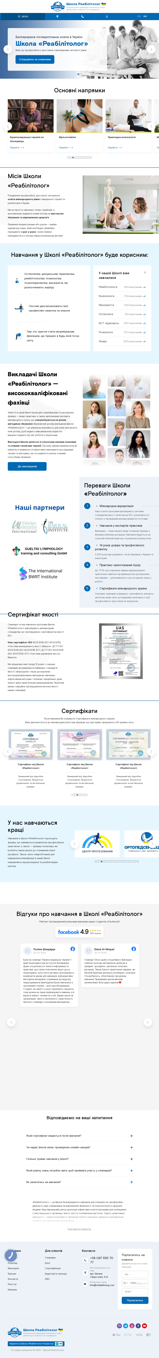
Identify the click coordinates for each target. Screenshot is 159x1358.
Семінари (50, 1257)
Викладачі (13, 1268)
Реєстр (12, 1284)
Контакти (13, 1279)
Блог (47, 1263)
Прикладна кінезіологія (73, 137)
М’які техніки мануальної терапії (127, 137)
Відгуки (12, 1273)
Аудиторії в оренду (56, 1273)
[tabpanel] (79, 49)
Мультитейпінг (18, 137)
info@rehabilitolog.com (102, 1285)
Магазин (12, 1289)
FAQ (47, 1279)
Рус (139, 16)
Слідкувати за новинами (35, 56)
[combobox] (125, 1283)
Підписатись (135, 1300)
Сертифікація (53, 1268)
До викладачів (27, 466)
